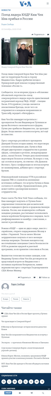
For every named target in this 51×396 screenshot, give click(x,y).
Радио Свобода (7, 25)
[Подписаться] (36, 381)
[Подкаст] (31, 381)
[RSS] (25, 381)
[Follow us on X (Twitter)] (9, 381)
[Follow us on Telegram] (42, 381)
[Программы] (19, 393)
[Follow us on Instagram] (20, 381)
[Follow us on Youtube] (14, 381)
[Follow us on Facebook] (3, 381)
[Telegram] (31, 393)
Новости (6, 10)
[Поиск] (43, 393)
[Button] (37, 34)
